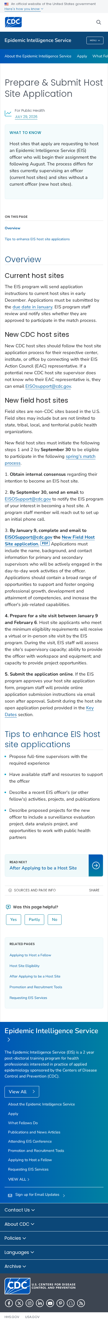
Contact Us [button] (18, 1210)
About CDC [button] (18, 1224)
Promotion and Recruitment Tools (36, 987)
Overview (12, 228)
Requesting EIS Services (28, 997)
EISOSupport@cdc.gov (28, 499)
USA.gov (32, 1317)
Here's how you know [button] (23, 8)
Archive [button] (13, 1266)
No (54, 919)
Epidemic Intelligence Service (38, 40)
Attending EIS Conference (30, 1141)
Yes (13, 919)
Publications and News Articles (34, 1132)
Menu (93, 40)
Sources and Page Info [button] (35, 890)
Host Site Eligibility (24, 966)
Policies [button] (13, 1238)
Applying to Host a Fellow (30, 955)
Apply (82, 56)
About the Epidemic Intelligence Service (38, 56)
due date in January (32, 307)
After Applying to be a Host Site (35, 976)
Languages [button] (17, 1252)
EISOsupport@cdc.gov (48, 386)
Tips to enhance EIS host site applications (37, 239)
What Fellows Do (23, 1122)
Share (94, 890)
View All (18, 1092)
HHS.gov (12, 1317)
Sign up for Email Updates (37, 1194)
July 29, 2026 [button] (26, 116)
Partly (34, 919)
